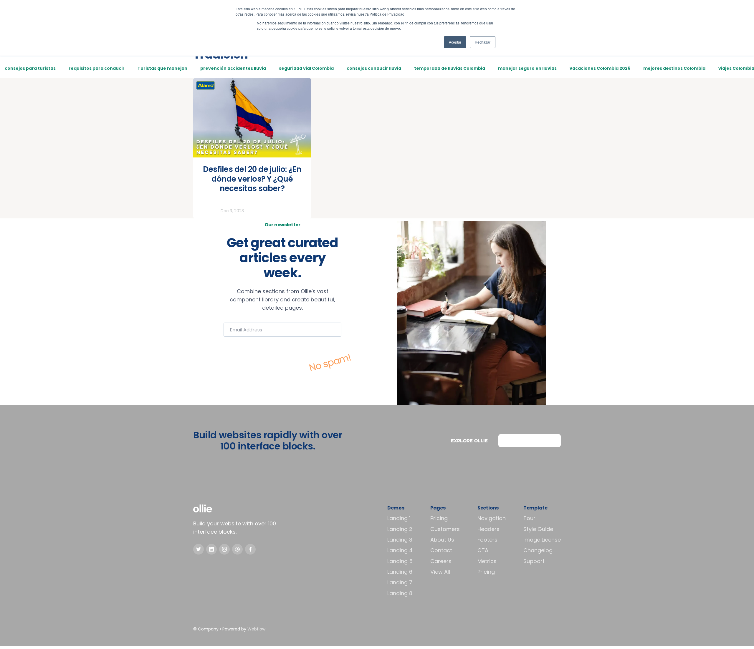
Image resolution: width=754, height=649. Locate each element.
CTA (482, 550)
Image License (542, 539)
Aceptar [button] (455, 41)
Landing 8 (399, 593)
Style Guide (538, 529)
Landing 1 (399, 518)
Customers (445, 529)
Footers (487, 539)
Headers (488, 529)
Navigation (491, 518)
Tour (529, 518)
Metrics (487, 561)
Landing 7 (399, 582)
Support (534, 561)
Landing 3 (399, 539)
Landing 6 (399, 571)
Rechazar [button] (482, 41)
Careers (441, 561)
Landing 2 (399, 529)
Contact (441, 550)
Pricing (439, 518)
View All (440, 571)
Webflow (256, 629)
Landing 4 (400, 550)
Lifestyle (208, 211)
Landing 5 (400, 561)
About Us (442, 539)
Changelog (538, 550)
